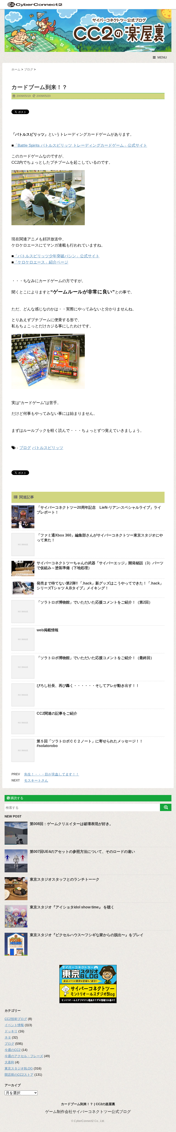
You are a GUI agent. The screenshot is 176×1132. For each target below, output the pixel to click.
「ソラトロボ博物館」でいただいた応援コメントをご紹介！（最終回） (95, 658)
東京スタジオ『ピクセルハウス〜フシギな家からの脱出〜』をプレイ (86, 935)
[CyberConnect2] (34, 4)
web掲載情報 (47, 630)
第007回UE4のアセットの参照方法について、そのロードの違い (82, 852)
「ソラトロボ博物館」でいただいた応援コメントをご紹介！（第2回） (94, 602)
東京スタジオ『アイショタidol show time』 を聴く (72, 907)
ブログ (25, 448)
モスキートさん (36, 780)
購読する (16, 798)
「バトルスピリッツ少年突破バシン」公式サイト (56, 256)
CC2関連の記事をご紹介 (57, 713)
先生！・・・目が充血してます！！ (51, 774)
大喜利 (9, 1062)
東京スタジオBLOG (19, 1068)
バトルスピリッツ (47, 448)
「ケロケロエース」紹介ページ (41, 262)
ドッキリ (11, 1031)
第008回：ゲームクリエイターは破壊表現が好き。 (71, 824)
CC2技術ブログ (16, 1019)
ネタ (8, 1037)
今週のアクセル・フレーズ (24, 1056)
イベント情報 (14, 1025)
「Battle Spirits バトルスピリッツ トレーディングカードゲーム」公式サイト (80, 145)
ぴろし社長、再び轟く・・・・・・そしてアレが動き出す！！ (88, 686)
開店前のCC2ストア (19, 1074)
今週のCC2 (13, 1050)
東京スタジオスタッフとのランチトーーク (64, 879)
